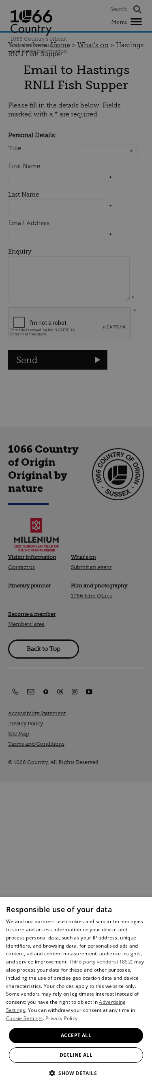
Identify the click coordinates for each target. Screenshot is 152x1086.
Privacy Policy (61, 1018)
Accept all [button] (76, 1035)
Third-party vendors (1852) (101, 961)
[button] (76, 1072)
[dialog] (76, 991)
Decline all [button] (76, 1054)
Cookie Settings (24, 1018)
